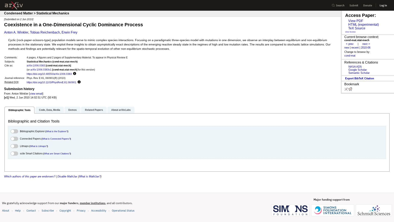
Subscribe (48, 210)
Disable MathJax (67, 176)
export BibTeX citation (359, 78)
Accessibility (98, 210)
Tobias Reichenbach (45, 32)
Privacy (81, 210)
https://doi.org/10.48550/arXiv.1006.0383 (49, 74)
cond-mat (349, 55)
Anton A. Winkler (16, 32)
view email (36, 93)
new (346, 47)
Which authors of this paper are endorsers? (29, 176)
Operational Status (123, 210)
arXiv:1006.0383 (36, 65)
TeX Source (356, 28)
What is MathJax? (90, 176)
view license (350, 32)
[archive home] (14, 5)
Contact (31, 210)
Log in (383, 5)
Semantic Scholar (359, 72)
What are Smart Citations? (57, 153)
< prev (350, 43)
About (5, 210)
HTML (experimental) (363, 24)
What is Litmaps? (38, 146)
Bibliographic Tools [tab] (19, 110)
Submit (353, 5)
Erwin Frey (69, 32)
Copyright (65, 210)
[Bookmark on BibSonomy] (346, 89)
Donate (367, 5)
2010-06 (365, 47)
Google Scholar (357, 69)
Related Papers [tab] (94, 110)
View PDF (355, 21)
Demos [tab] (72, 110)
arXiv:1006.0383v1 (41, 69)
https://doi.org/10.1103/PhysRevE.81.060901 (51, 82)
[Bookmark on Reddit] (350, 89)
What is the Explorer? (57, 131)
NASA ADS (355, 66)
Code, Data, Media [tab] (49, 110)
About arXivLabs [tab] (121, 110)
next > (366, 43)
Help (18, 210)
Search (340, 5)
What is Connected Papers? (56, 139)
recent (355, 47)
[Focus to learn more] (74, 74)
